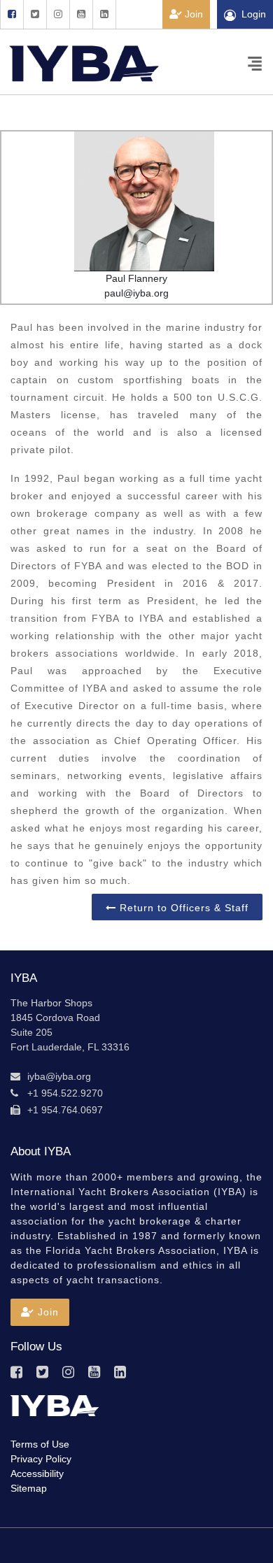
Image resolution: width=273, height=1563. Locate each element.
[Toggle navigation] (255, 63)
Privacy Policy (40, 1458)
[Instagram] (57, 14)
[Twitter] (34, 14)
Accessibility (37, 1473)
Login (253, 14)
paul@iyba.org (136, 293)
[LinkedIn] (104, 14)
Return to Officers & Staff (182, 907)
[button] (39, 1312)
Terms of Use (39, 1444)
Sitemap (28, 1488)
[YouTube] (80, 14)
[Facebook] (11, 14)
